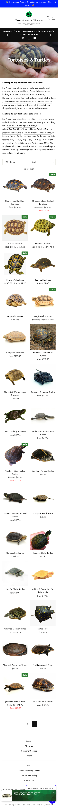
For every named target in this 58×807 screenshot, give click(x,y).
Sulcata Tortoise (21, 94)
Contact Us (29, 780)
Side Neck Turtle (14, 125)
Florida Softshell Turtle (40, 129)
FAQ (29, 765)
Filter (12, 162)
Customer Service (29, 750)
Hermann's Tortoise (11, 98)
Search (29, 741)
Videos (29, 755)
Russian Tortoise (37, 94)
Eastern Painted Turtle (12, 136)
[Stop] (34, 38)
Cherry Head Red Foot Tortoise (17, 101)
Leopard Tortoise (44, 101)
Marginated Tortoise (46, 98)
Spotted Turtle (29, 125)
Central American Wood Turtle (37, 132)
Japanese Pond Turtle (11, 132)
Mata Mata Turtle (34, 136)
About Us (29, 745)
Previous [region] (7, 34)
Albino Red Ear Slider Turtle (14, 129)
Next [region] (50, 34)
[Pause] (29, 38)
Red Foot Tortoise (28, 98)
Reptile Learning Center (29, 770)
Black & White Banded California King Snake (26, 794)
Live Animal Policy (29, 775)
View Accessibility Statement (42, 804)
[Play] (23, 38)
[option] (29, 33)
